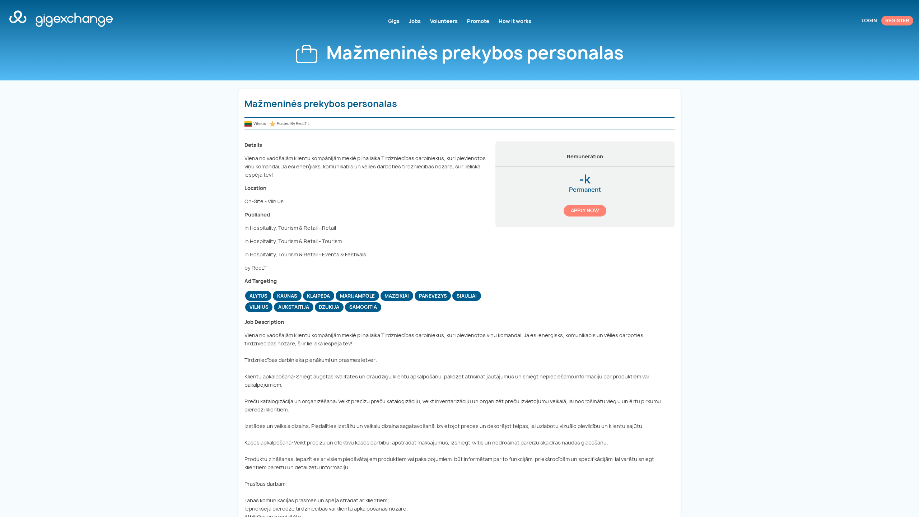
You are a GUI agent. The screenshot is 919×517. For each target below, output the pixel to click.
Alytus (258, 296)
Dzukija (329, 307)
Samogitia (363, 307)
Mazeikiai (396, 296)
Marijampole (357, 296)
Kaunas (287, 296)
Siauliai (467, 296)
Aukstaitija (293, 307)
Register (897, 20)
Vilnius (259, 307)
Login (869, 20)
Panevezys (433, 296)
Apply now (585, 210)
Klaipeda (318, 296)
